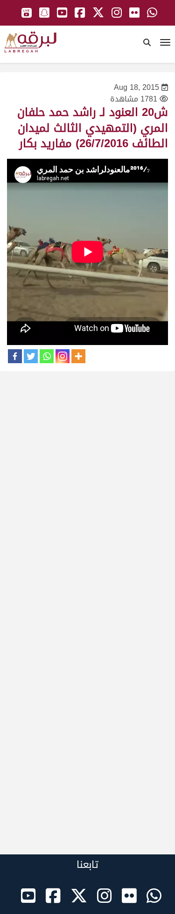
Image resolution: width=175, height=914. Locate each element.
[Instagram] (63, 356)
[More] (78, 356)
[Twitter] (31, 356)
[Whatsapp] (47, 356)
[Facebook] (15, 356)
